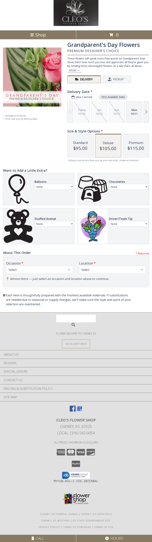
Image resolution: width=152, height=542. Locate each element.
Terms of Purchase (77, 527)
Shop (40, 35)
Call (39, 538)
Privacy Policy (49, 527)
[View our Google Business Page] (79, 410)
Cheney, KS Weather (55, 520)
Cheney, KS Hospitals (96, 514)
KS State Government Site (92, 520)
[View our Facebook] (73, 410)
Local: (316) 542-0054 (76, 432)
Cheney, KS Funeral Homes (59, 514)
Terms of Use (103, 527)
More (72, 70)
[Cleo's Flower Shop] (76, 25)
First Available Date (113, 97)
